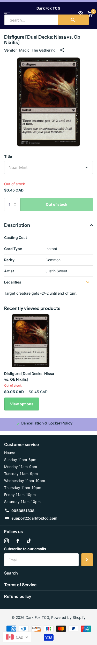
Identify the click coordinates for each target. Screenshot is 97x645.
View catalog (7, 13)
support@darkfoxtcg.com (34, 518)
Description (17, 225)
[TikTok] (29, 540)
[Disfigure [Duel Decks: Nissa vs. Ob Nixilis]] (30, 340)
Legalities (12, 282)
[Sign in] (80, 14)
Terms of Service (20, 584)
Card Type (13, 248)
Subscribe (87, 559)
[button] (16, 199)
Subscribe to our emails (25, 549)
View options (21, 404)
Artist (9, 271)
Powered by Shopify (68, 617)
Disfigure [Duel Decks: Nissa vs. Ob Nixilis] (29, 376)
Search (11, 573)
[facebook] (18, 541)
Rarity (9, 260)
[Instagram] (6, 540)
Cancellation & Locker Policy (46, 423)
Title (8, 156)
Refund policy (17, 596)
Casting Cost (15, 237)
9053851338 (22, 510)
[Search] (73, 20)
